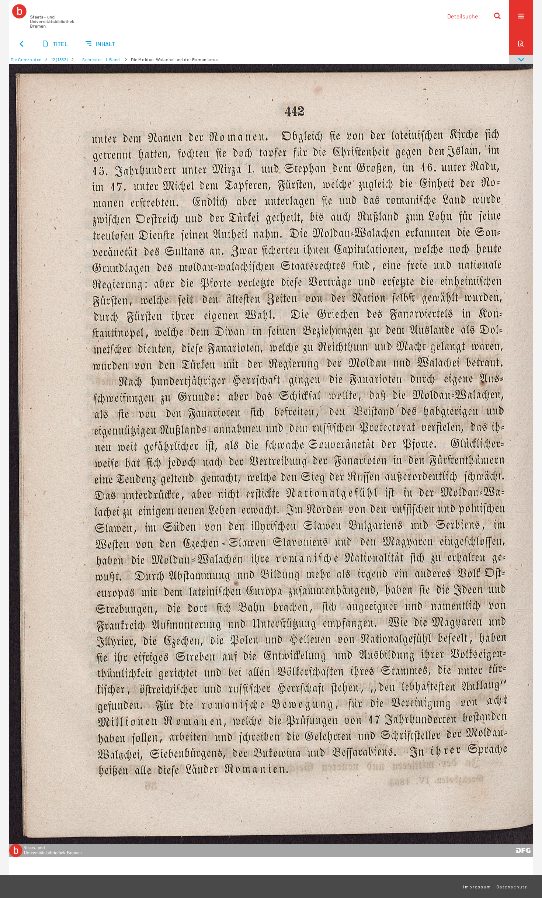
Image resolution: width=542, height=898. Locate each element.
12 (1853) (59, 59)
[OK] (497, 16)
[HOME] (43, 16)
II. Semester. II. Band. (99, 59)
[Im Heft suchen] (521, 43)
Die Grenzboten (26, 59)
